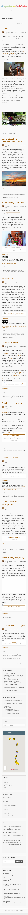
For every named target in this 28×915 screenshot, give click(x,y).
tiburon (15, 550)
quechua (11, 847)
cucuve (17, 395)
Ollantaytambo (15, 375)
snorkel (18, 335)
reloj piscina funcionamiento (10, 700)
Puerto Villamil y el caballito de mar (11, 687)
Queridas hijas (7, 679)
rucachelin (15, 847)
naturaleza (16, 838)
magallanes (10, 838)
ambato (9, 654)
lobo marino (20, 194)
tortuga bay (21, 496)
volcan (18, 397)
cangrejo (17, 654)
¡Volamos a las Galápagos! (13, 625)
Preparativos (7, 784)
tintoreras (5, 337)
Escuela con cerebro (7, 882)
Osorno (10, 377)
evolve (6, 910)
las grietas (19, 495)
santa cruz (16, 197)
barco (19, 826)
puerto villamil (13, 271)
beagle (4, 829)
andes (4, 620)
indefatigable (13, 495)
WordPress (21, 910)
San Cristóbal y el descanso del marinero (12, 140)
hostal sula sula (18, 396)
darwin (19, 829)
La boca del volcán (10, 342)
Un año (5, 28)
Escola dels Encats (7, 797)
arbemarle (5, 333)
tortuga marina (10, 337)
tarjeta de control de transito (14, 658)
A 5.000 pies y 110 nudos (13, 202)
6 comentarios (23, 508)
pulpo (15, 335)
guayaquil (13, 655)
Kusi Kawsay (17, 601)
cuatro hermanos (15, 269)
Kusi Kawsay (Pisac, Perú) (13, 557)
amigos (12, 826)
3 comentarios (23, 32)
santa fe (6, 273)
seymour (5, 658)
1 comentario (23, 145)
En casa (4, 133)
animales (16, 826)
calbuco (4, 450)
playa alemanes (6, 496)
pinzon (4, 397)
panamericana (6, 656)
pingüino (18, 334)
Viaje (4, 191)
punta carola (5, 197)
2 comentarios (23, 206)
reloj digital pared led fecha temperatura (12, 703)
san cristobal (11, 197)
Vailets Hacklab (6, 896)
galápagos (12, 194)
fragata (8, 549)
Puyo (19, 355)
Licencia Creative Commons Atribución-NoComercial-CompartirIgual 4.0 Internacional (13, 262)
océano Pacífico (17, 373)
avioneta (9, 269)
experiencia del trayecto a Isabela (13, 212)
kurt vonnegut (9, 334)
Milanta (4, 888)
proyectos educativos (11, 842)
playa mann (11, 196)
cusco (7, 620)
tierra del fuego (12, 849)
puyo (16, 656)
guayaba (13, 396)
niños (5, 840)
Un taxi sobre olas (10, 457)
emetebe (23, 269)
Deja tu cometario (22, 346)
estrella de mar (14, 333)
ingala (19, 655)
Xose (6, 33)
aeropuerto (5, 269)
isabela (12, 270)
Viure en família (6, 901)
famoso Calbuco (20, 377)
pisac (17, 620)
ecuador (7, 194)
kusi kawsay (11, 620)
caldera (12, 395)
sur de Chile (7, 353)
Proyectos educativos (7, 617)
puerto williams (13, 844)
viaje (14, 133)
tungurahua (20, 849)
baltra (14, 654)
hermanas (15, 835)
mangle (22, 495)
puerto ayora (12, 496)
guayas (16, 655)
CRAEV (4, 877)
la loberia (16, 194)
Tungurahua (4, 378)
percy (21, 450)
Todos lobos (7, 278)
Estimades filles (7, 681)
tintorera (21, 335)
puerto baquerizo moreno (19, 196)
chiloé (12, 829)
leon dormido (17, 270)
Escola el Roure (6, 813)
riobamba (19, 656)
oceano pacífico (10, 840)
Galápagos (10, 358)
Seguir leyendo (5, 188)
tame (8, 658)
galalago (5, 396)
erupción (10, 450)
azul (12, 654)
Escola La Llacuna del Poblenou (9, 805)
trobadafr (10, 133)
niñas (22, 838)
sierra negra (14, 397)
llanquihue (15, 450)
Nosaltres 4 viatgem (7, 892)
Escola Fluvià (5, 801)
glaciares (20, 372)
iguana (23, 333)
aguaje (4, 194)
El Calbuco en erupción (12, 403)
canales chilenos (5, 373)
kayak (24, 549)
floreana (5, 270)
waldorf (19, 620)
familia (15, 832)
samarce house (20, 847)
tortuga (10, 273)
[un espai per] (6, 873)
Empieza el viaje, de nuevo (9, 675)
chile (7, 450)
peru (14, 620)
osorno (18, 450)
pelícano (17, 840)
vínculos (7, 850)
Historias (6, 782)
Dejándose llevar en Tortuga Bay (11, 503)
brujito (9, 395)
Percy (20, 427)
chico (15, 395)
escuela (12, 832)
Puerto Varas (5, 412)
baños (21, 826)
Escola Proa (5, 809)
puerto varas (8, 452)
